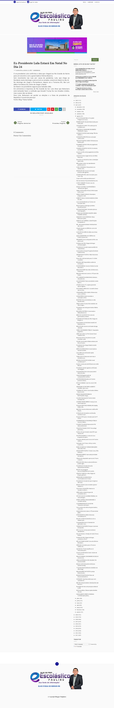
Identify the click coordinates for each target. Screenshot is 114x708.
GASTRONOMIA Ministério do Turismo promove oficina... (85, 379)
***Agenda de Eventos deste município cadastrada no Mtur (84, 88)
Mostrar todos (96, 91)
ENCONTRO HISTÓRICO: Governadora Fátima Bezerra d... (85, 311)
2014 (76, 628)
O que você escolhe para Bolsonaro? (85, 178)
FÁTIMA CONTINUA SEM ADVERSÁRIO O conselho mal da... (86, 500)
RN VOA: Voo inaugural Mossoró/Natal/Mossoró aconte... (85, 470)
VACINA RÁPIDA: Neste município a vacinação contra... (84, 296)
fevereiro (79, 609)
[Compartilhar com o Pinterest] (64, 109)
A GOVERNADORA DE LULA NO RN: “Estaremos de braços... (84, 504)
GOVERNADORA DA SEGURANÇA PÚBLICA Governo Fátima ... (86, 421)
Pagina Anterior (24, 123)
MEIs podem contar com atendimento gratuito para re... (85, 164)
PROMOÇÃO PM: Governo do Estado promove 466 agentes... (85, 171)
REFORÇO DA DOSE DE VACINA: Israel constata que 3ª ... (85, 361)
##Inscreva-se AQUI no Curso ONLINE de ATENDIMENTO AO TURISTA (85, 77)
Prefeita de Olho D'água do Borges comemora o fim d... (85, 538)
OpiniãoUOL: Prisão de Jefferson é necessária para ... (85, 549)
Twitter (39, 109)
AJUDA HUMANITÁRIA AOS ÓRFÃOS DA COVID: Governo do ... (85, 236)
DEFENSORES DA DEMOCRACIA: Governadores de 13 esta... (84, 477)
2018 (76, 619)
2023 (76, 100)
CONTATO (97, 2)
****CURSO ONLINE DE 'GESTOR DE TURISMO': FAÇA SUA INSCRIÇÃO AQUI (85, 85)
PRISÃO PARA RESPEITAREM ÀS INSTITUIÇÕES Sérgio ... (84, 394)
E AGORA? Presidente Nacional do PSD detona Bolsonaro (86, 425)
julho (78, 598)
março (78, 607)
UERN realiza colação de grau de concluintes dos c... (84, 493)
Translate (79, 646)
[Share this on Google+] (48, 109)
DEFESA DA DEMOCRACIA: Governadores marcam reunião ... (86, 349)
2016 (76, 624)
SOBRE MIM (90, 2)
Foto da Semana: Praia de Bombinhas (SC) (87, 180)
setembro (79, 114)
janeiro (79, 612)
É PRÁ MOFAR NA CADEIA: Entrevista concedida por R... (85, 515)
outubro (79, 111)
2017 (76, 621)
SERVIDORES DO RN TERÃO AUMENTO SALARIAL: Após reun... (85, 387)
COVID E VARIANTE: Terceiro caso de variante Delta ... (85, 183)
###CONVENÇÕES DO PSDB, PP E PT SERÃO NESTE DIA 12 (85, 69)
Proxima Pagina (59, 123)
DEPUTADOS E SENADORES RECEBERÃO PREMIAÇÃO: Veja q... (86, 130)
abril (78, 605)
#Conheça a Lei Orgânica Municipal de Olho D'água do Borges (86, 81)
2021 (76, 105)
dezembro (79, 107)
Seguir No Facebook (21, 2)
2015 (76, 626)
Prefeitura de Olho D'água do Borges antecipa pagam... (85, 244)
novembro (79, 109)
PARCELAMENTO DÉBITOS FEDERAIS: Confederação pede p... (85, 594)
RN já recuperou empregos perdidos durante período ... (85, 206)
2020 (76, 615)
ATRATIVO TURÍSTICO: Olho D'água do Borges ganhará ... (85, 474)
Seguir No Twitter (34, 2)
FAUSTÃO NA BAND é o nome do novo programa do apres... (85, 436)
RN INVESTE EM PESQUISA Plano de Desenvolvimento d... (85, 575)
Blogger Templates (60, 696)
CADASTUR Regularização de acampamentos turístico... (83, 376)
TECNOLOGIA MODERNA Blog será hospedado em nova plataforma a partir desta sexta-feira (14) (85, 73)
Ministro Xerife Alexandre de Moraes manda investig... (85, 564)
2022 (76, 102)
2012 (76, 633)
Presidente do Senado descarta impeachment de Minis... (84, 466)
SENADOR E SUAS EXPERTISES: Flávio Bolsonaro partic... (85, 217)
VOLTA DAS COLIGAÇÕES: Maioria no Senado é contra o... (85, 489)
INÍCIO (84, 2)
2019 (76, 617)
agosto (79, 116)
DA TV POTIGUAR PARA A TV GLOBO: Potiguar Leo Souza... (85, 118)
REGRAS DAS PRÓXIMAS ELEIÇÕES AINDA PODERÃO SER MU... (86, 213)
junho (78, 600)
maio (78, 603)
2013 (76, 630)
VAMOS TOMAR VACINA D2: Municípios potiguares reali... (85, 195)
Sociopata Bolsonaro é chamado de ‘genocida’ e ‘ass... (85, 523)
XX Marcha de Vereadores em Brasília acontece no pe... (86, 413)
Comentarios (36, 70)
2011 (76, 635)
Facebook (22, 109)
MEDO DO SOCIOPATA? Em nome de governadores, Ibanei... (85, 315)
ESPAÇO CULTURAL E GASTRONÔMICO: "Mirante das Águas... (86, 187)
